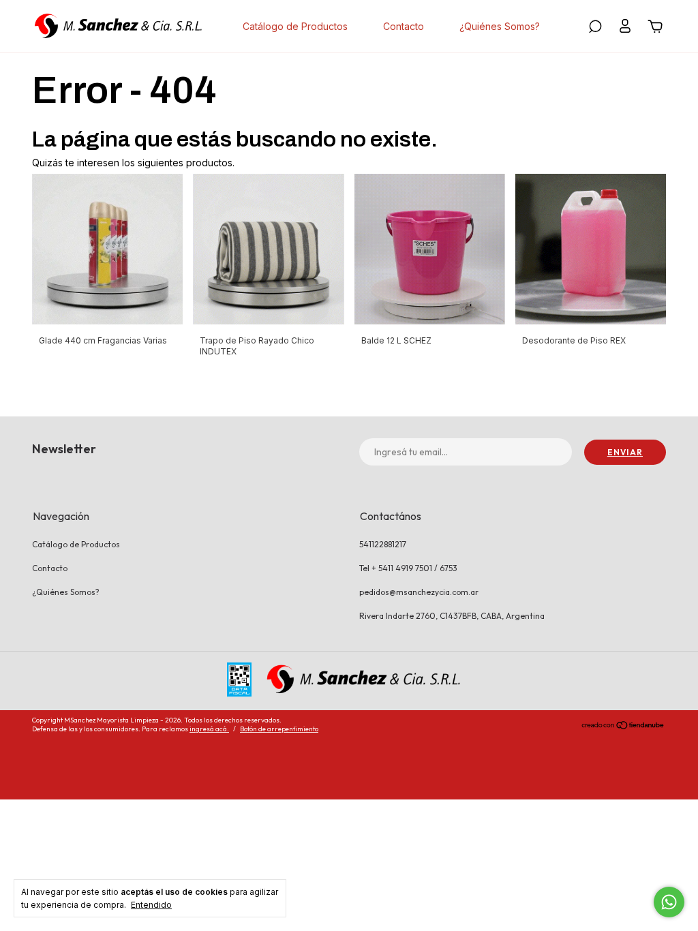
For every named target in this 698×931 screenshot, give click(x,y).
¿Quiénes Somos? (499, 26)
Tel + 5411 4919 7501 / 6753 (408, 568)
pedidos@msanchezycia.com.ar (419, 592)
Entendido (151, 905)
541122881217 (382, 544)
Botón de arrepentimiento (279, 728)
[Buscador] (595, 28)
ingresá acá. (209, 728)
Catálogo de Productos (295, 26)
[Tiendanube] (623, 726)
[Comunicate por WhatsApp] (669, 902)
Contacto (403, 26)
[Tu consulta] (653, 28)
